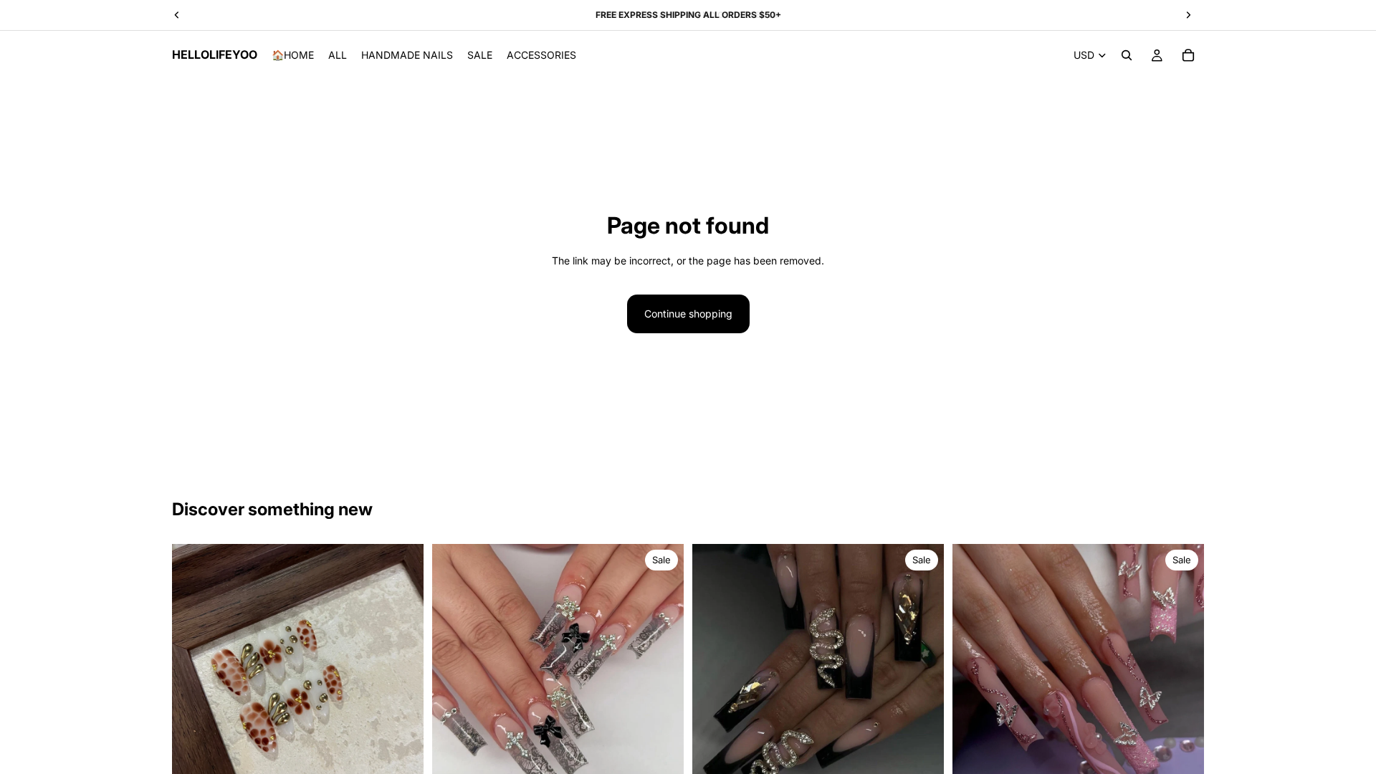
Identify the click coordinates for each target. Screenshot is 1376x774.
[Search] (1126, 55)
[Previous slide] (453, 670)
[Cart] (1188, 55)
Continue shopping (688, 313)
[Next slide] (662, 670)
